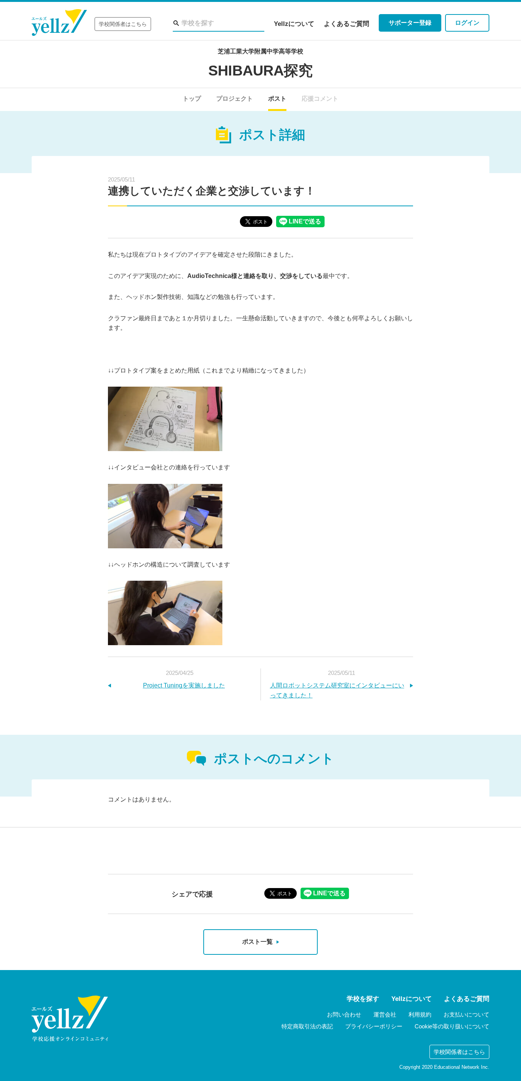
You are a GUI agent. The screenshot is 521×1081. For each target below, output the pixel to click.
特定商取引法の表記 (307, 1026)
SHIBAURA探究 (260, 71)
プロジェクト (234, 98)
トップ (192, 98)
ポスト (277, 98)
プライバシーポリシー (373, 1026)
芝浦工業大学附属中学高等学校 (260, 51)
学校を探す (363, 998)
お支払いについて (466, 1014)
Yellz (59, 22)
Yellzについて (294, 23)
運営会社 (384, 1014)
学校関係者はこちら (123, 24)
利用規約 (419, 1014)
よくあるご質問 (346, 23)
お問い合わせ (344, 1014)
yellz (70, 1018)
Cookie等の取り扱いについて (452, 1026)
